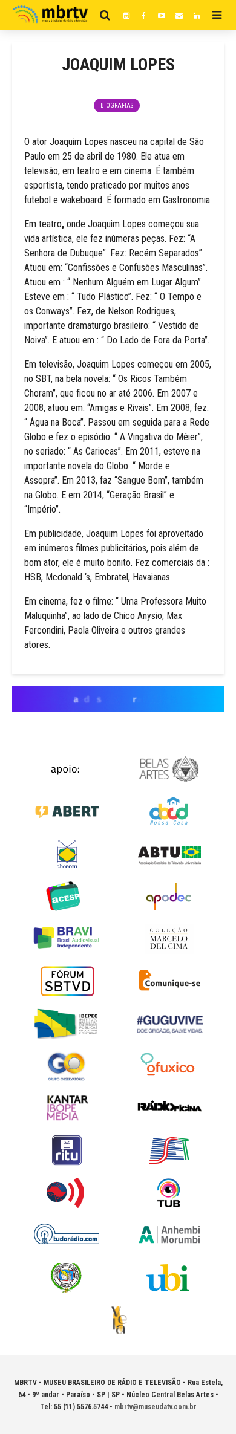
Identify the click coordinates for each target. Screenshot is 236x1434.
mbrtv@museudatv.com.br (155, 1407)
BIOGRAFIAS (116, 105)
